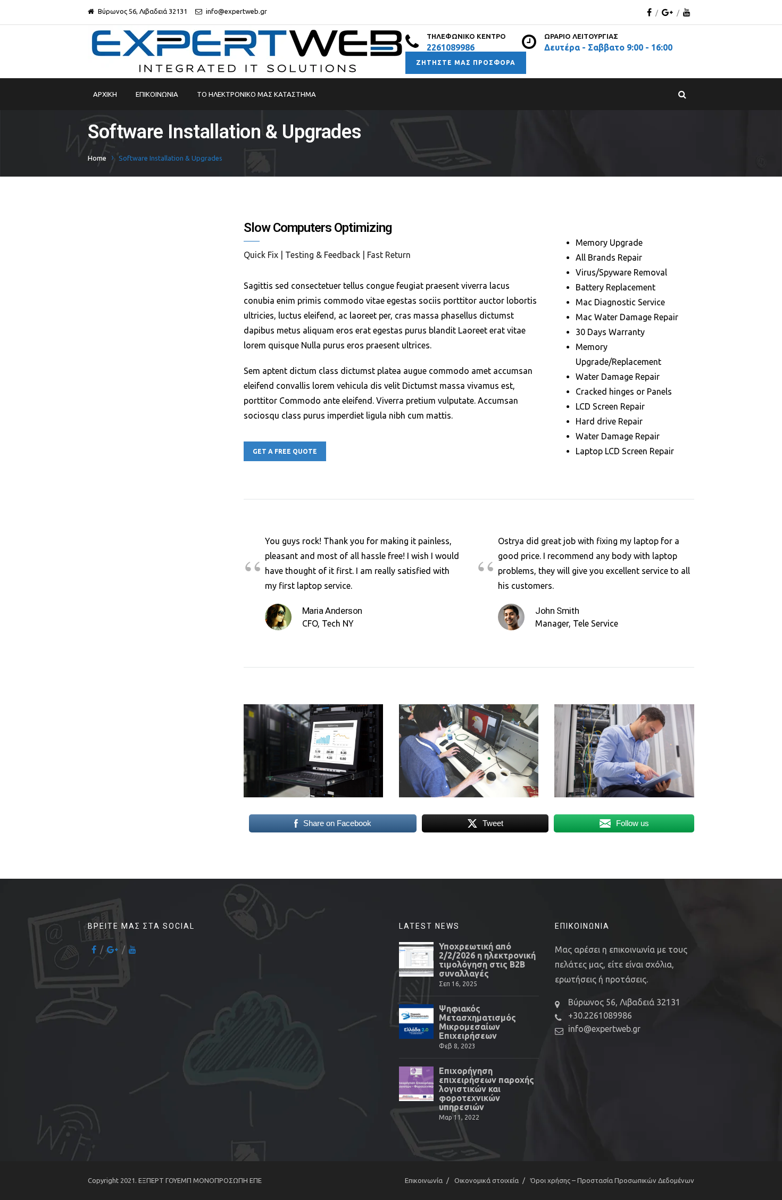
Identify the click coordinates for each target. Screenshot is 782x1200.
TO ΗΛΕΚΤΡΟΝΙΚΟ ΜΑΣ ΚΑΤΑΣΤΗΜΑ (256, 94)
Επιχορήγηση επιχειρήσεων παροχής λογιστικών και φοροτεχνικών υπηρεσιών (486, 1089)
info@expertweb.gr (604, 1029)
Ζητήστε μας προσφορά (465, 62)
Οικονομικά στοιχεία (486, 1180)
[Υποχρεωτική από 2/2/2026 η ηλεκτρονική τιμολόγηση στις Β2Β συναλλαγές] (416, 959)
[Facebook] (649, 12)
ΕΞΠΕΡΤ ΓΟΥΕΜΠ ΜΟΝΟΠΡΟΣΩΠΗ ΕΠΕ (200, 1180)
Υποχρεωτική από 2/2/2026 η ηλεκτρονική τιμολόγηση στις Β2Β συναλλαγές (487, 960)
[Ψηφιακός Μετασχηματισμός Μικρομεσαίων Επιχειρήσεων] (416, 1021)
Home (97, 158)
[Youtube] (686, 12)
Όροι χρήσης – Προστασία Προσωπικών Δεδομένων (612, 1180)
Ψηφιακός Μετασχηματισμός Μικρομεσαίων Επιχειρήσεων (477, 1022)
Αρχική (105, 94)
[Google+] (667, 12)
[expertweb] (246, 51)
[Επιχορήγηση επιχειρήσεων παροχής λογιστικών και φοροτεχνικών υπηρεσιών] (416, 1083)
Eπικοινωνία (157, 94)
